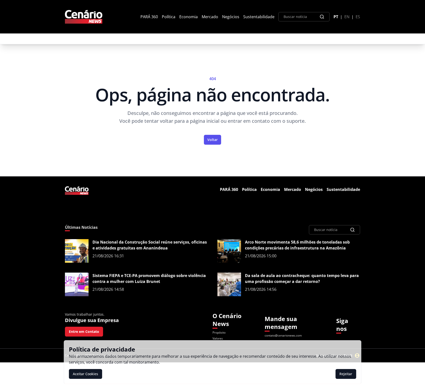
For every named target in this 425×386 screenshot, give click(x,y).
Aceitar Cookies (85, 373)
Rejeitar (345, 373)
